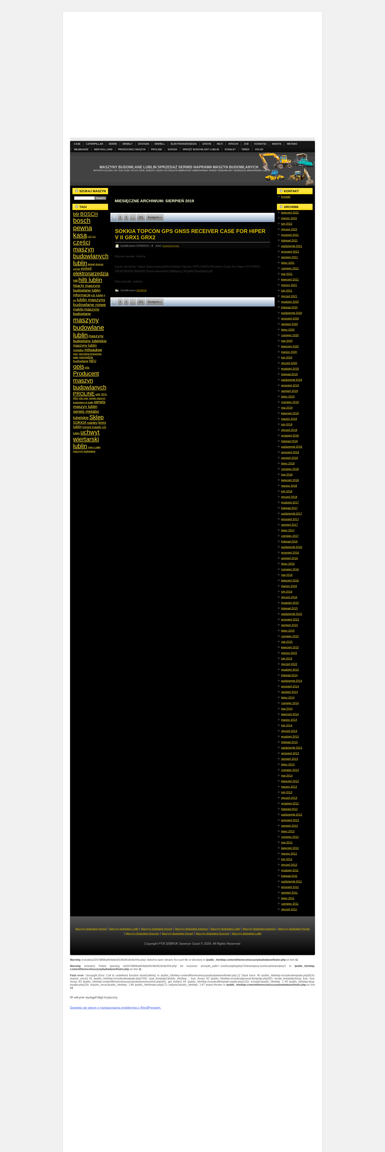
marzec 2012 (289, 853)
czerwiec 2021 (290, 268)
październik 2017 (291, 513)
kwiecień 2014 (290, 714)
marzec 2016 (289, 586)
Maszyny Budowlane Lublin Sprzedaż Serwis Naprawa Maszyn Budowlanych (179, 167)
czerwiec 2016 (290, 569)
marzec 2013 (289, 786)
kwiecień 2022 (290, 212)
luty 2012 (286, 859)
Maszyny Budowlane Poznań (294, 928)
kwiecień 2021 (290, 279)
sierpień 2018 (289, 458)
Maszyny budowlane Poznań (90, 928)
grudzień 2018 (290, 435)
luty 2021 (286, 290)
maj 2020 (287, 340)
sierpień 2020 (289, 324)
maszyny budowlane (86, 311)
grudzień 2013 (290, 736)
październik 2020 (291, 313)
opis (78, 366)
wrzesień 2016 (290, 552)
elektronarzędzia (91, 273)
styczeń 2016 (289, 597)
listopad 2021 (289, 240)
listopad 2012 (289, 809)
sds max (83, 398)
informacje (81, 295)
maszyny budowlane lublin (88, 327)
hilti (75, 280)
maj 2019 (287, 407)
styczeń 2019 (289, 430)
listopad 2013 (289, 742)
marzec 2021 (289, 285)
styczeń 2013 (289, 798)
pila (87, 367)
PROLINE (156, 149)
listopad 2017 (289, 508)
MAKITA (276, 143)
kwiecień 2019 (290, 413)
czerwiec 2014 (290, 703)
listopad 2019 (289, 374)
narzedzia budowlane (83, 359)
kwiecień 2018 (290, 480)
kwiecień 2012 (290, 848)
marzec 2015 (289, 653)
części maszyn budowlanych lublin (91, 252)
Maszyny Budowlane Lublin (225, 928)
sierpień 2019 (289, 391)
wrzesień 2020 (290, 318)
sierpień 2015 (289, 625)
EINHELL (160, 143)
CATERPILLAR (94, 143)
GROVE (206, 143)
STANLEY (230, 149)
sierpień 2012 (289, 825)
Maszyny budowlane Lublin (123, 928)
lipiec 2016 (288, 563)
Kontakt (285, 196)
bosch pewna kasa (82, 228)
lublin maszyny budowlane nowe (89, 302)
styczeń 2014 (289, 731)
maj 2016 (287, 575)
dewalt (91, 264)
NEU (92, 361)
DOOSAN (143, 143)
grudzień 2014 (290, 669)
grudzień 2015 (290, 602)
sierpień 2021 (289, 257)
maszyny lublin (85, 345)
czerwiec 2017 (290, 536)
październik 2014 (291, 680)
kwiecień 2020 (290, 346)
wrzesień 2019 (290, 385)
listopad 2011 (289, 876)
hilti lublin (90, 279)
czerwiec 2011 (290, 903)
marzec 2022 (289, 218)
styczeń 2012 (289, 864)
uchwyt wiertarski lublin (86, 439)
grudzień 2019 (290, 368)
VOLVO (259, 149)
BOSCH (89, 214)
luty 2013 (286, 792)
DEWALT (128, 143)
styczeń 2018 (289, 497)
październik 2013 (291, 747)
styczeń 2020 (289, 363)
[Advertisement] (192, 76)
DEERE (113, 143)
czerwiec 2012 (290, 837)
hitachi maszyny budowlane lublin (86, 288)
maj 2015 (287, 641)
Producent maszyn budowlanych (89, 380)
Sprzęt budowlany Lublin (201, 149)
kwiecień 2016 (290, 580)
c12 (90, 236)
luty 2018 (286, 491)
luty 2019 (286, 424)
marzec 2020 (289, 352)
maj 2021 (287, 274)
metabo (78, 350)
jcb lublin (97, 295)
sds (97, 394)
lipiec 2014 (288, 697)
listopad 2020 (289, 307)
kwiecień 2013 (290, 781)
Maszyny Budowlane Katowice (191, 928)
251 (141, 217)
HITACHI (233, 143)
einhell (86, 268)
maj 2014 (287, 708)
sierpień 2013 (289, 758)
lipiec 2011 (287, 898)
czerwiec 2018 (290, 469)
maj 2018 (287, 474)
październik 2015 (291, 614)
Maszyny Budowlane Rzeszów (142, 933)
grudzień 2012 (290, 803)
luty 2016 (286, 591)
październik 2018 (291, 446)
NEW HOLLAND (103, 149)
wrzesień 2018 (290, 452)
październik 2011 (291, 881)
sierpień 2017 (289, 524)
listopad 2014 (289, 675)
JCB (246, 143)
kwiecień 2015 (290, 647)
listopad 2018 (289, 441)
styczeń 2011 (289, 909)
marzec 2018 (289, 485)
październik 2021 (291, 246)
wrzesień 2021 (290, 251)
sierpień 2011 (289, 892)
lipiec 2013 (288, 764)
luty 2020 (286, 357)
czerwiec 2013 (290, 770)
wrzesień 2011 (290, 887)
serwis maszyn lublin (89, 404)
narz (75, 353)
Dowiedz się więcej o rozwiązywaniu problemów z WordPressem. (115, 1007)
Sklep (96, 417)
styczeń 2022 (289, 229)
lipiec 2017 (288, 530)
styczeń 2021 (289, 296)
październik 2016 (291, 547)
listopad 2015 (289, 608)
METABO (292, 143)
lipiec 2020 (288, 329)
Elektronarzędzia (184, 143)
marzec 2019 (289, 418)
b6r (76, 214)
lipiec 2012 (288, 831)
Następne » (155, 217)
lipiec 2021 (288, 262)
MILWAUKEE (81, 149)
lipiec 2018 (288, 463)
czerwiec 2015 (290, 636)
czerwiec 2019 (290, 402)
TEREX (245, 149)
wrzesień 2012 (290, 820)
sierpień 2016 (289, 558)
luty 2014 (286, 725)
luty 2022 (286, 223)
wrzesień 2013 (290, 753)
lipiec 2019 (288, 396)
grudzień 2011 (290, 870)
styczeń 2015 (289, 664)
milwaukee (93, 350)
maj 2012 (287, 842)
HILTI (220, 143)
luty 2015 (286, 658)
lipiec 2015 (288, 630)
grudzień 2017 (290, 502)
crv (94, 236)
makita (78, 309)
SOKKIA (172, 149)
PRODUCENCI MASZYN (131, 149)
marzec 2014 (289, 719)
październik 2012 (291, 814)
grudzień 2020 (290, 301)
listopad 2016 (289, 541)
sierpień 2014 (289, 692)
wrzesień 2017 (290, 519)
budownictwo (171, 245)
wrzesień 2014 (290, 686)
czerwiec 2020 (290, 335)
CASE (77, 143)
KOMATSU (260, 143)
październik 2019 (291, 379)
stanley (92, 423)
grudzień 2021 (290, 235)
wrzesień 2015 (290, 619)
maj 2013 (287, 775)
